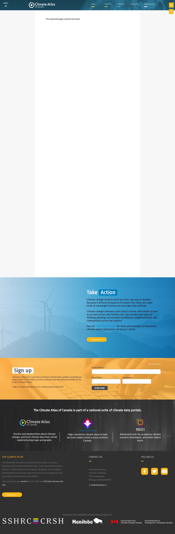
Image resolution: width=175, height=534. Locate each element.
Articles (135, 4)
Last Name (127, 377)
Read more (95, 339)
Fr (171, 11)
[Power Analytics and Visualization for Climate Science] (140, 430)
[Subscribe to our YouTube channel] (164, 471)
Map (93, 4)
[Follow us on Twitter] (154, 471)
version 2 (24, 481)
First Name (97, 377)
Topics (107, 4)
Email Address (99, 367)
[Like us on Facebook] (144, 471)
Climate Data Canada (87, 430)
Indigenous (149, 4)
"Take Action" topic (105, 326)
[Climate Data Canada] (87, 428)
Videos (121, 4)
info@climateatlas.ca (99, 485)
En (171, 5)
